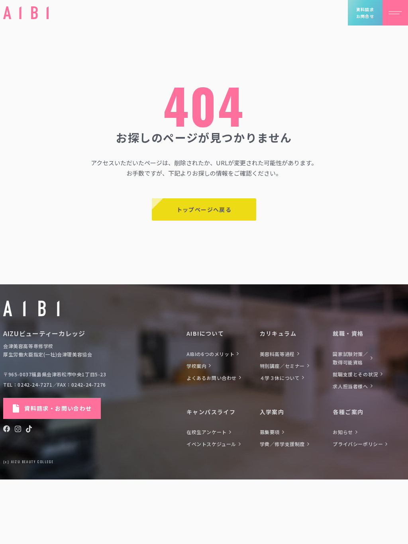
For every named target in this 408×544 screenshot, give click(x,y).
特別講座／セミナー (282, 365)
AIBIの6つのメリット (210, 353)
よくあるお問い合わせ (211, 377)
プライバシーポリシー (358, 443)
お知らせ (343, 432)
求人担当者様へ (350, 386)
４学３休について (280, 377)
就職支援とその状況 (355, 374)
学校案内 (196, 365)
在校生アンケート (206, 432)
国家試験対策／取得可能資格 (350, 358)
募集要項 (270, 432)
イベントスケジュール (211, 443)
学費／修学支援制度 (282, 443)
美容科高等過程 (277, 353)
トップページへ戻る (204, 209)
